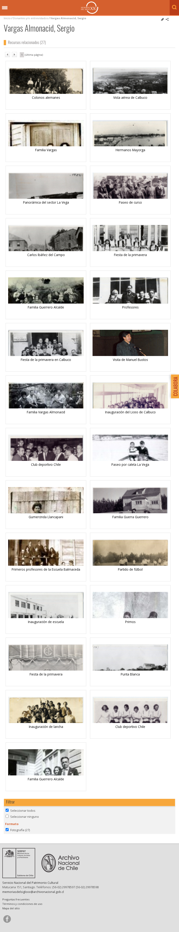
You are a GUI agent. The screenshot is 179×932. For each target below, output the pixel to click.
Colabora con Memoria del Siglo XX (174, 386)
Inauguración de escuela (46, 622)
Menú (4, 8)
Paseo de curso (130, 202)
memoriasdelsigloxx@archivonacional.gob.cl (33, 892)
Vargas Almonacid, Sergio (68, 18)
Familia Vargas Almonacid (46, 412)
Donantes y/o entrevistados (30, 18)
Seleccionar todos (22, 810)
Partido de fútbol (130, 569)
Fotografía (20, 830)
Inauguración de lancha (46, 726)
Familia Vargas (46, 150)
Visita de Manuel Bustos (130, 359)
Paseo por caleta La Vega (130, 464)
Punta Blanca (130, 674)
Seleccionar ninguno (24, 817)
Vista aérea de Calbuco (130, 97)
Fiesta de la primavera (130, 255)
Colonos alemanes (46, 97)
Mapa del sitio (11, 908)
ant (7, 54)
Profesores (130, 307)
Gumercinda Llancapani (46, 517)
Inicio (7, 18)
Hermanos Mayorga (130, 150)
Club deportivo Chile (46, 464)
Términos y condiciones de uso (22, 904)
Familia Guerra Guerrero (130, 517)
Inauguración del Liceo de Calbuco (130, 412)
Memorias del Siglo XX (89, 7)
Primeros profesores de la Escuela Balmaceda (46, 569)
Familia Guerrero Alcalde (46, 307)
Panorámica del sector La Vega (46, 202)
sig (14, 54)
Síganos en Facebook (7, 919)
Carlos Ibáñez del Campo (46, 255)
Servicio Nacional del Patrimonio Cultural (30, 883)
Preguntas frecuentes (15, 899)
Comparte (167, 19)
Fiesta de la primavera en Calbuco (46, 359)
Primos (130, 622)
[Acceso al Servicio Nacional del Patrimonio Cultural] (20, 876)
